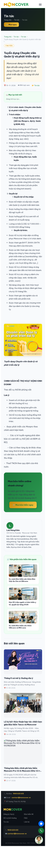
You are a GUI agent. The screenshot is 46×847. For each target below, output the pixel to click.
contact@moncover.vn (21, 797)
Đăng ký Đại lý (8, 814)
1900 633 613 (18, 794)
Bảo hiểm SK (29, 814)
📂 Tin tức (36, 85)
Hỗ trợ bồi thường (10, 818)
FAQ (25, 818)
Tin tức (16, 20)
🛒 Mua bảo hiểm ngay (23, 505)
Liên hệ (26, 822)
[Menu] (40, 4)
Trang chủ (7, 20)
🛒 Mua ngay (11, 24)
